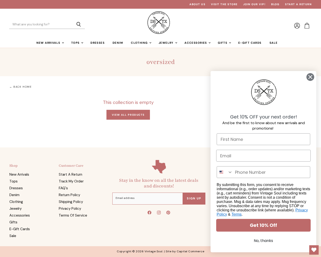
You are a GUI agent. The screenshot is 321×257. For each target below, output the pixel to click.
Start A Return (70, 174)
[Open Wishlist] (314, 250)
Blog (275, 4)
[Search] (78, 24)
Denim (118, 43)
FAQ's (63, 188)
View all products (128, 114)
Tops (76, 43)
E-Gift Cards (250, 43)
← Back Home (20, 86)
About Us (197, 4)
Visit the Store (224, 4)
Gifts (223, 43)
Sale (274, 43)
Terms (236, 214)
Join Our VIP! (254, 4)
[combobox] (225, 172)
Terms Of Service (73, 215)
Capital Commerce (190, 251)
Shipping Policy (71, 201)
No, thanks (263, 240)
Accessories (196, 43)
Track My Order (71, 181)
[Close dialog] (310, 77)
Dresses (97, 43)
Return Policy (69, 195)
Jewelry (167, 43)
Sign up (194, 198)
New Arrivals (48, 43)
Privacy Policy (70, 208)
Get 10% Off (263, 225)
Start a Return (298, 4)
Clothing (140, 43)
